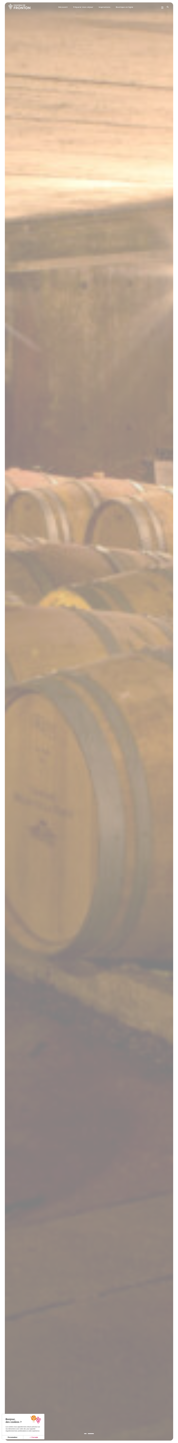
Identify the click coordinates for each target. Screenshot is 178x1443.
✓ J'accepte (34, 1437)
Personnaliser (12, 1437)
